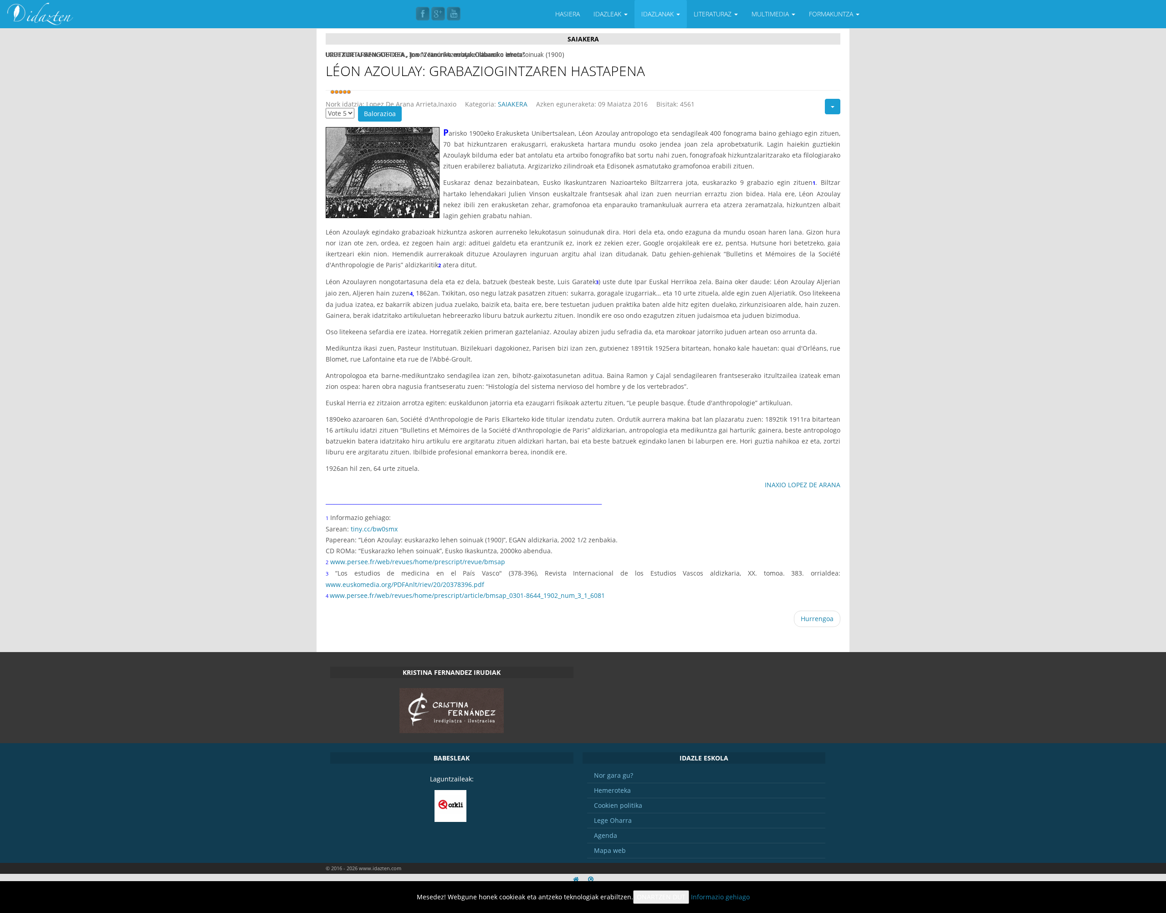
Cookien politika (618, 805)
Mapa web (610, 850)
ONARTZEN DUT (661, 897)
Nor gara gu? (613, 775)
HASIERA (567, 14)
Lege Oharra (613, 820)
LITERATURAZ (713, 14)
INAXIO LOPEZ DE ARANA (802, 484)
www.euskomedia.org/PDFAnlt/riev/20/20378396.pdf (405, 584)
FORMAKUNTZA (832, 14)
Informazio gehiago (720, 897)
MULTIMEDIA (771, 14)
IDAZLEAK (608, 14)
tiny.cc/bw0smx (374, 529)
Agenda (605, 835)
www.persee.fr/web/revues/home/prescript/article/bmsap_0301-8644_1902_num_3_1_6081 (467, 595)
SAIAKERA (512, 104)
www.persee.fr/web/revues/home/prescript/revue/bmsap (417, 561)
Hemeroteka (612, 790)
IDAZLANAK (658, 14)
